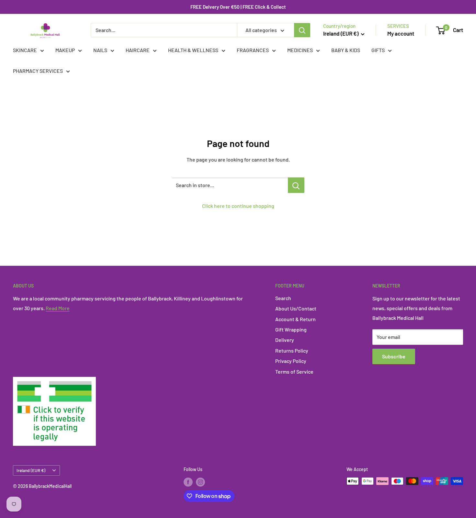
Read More (58, 308)
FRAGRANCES (253, 50)
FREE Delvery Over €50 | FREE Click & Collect (238, 7)
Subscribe (393, 356)
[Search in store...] (296, 185)
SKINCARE (25, 50)
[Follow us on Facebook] (188, 481)
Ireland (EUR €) (31, 470)
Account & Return (295, 319)
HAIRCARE (138, 50)
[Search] (302, 30)
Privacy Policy (290, 361)
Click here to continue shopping (238, 206)
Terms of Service (294, 371)
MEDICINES (300, 50)
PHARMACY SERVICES (38, 71)
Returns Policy (291, 350)
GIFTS (378, 50)
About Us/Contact (295, 308)
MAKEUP (65, 50)
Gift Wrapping (291, 329)
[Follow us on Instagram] (200, 481)
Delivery (284, 340)
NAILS (100, 50)
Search (283, 298)
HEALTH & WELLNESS (193, 50)
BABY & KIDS (345, 50)
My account (400, 33)
